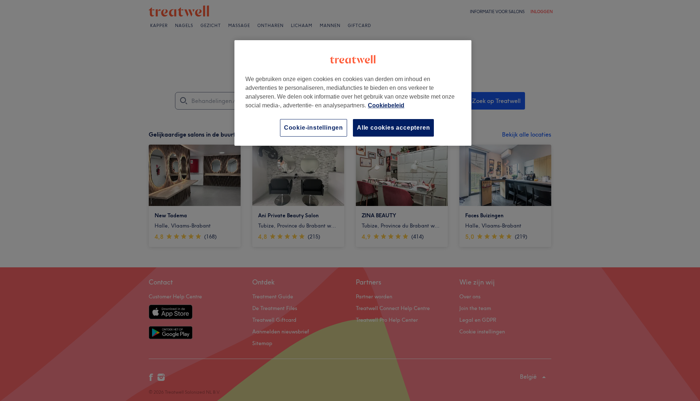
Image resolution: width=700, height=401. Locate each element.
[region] (352, 93)
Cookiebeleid (386, 105)
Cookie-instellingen (313, 128)
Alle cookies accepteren (393, 128)
